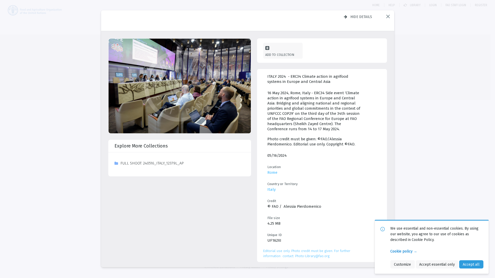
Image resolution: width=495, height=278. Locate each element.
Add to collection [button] (279, 55)
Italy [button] (271, 189)
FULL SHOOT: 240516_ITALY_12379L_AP (152, 163)
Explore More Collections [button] (141, 146)
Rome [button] (272, 172)
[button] (388, 16)
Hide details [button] (361, 16)
